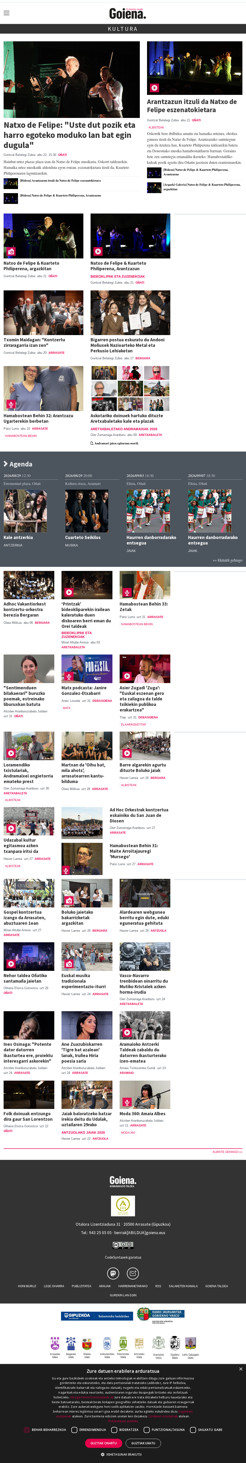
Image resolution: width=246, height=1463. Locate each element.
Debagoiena (102, 701)
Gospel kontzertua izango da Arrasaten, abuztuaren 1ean (25, 917)
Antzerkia (13, 545)
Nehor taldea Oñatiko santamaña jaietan (25, 978)
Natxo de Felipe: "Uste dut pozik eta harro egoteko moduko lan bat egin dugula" (69, 134)
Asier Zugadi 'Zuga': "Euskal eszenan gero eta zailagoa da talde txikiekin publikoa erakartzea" (142, 699)
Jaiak (131, 551)
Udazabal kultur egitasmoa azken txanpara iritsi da (21, 845)
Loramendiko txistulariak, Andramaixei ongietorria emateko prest (28, 773)
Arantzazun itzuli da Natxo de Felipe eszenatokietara (192, 105)
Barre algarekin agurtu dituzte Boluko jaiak (143, 767)
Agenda (20, 464)
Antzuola (158, 930)
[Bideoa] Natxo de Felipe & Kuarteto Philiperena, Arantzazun (60, 195)
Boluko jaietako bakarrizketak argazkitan (77, 917)
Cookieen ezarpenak (163, 1416)
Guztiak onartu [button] (104, 1443)
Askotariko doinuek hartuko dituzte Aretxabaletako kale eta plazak (127, 418)
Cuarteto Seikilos (83, 537)
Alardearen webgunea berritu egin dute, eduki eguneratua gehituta (144, 917)
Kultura (123, 28)
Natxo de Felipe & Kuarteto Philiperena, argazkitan (31, 265)
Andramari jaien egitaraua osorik (116, 443)
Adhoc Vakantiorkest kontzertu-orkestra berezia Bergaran (25, 609)
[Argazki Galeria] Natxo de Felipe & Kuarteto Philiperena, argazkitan (201, 186)
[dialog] (123, 1413)
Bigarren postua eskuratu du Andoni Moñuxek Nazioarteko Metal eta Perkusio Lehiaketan (128, 345)
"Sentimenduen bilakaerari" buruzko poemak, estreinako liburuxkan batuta (24, 696)
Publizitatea (81, 1286)
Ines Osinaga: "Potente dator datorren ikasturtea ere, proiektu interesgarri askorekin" (28, 1052)
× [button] (240, 1369)
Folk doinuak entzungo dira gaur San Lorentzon (28, 1116)
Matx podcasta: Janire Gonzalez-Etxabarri (84, 690)
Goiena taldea (216, 1286)
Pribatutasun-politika (123, 1421)
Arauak (105, 1286)
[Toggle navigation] (6, 13)
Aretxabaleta (150, 435)
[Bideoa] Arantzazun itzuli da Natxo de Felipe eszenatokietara (60, 180)
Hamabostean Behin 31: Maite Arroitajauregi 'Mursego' (134, 851)
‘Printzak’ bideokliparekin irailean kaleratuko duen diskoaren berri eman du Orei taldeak (86, 615)
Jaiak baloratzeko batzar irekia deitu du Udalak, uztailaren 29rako (87, 1119)
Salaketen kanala (183, 1286)
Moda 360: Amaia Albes (143, 1113)
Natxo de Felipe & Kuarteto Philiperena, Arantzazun (118, 265)
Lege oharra (54, 1286)
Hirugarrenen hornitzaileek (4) (91, 1397)
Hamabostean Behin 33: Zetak (144, 606)
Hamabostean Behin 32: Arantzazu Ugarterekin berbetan (38, 418)
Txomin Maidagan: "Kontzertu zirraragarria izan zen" (34, 342)
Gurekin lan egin (123, 1295)
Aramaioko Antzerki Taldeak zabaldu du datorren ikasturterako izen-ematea (143, 1052)
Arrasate (57, 353)
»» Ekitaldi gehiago (227, 560)
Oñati (62, 155)
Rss (158, 1286)
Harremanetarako (133, 1286)
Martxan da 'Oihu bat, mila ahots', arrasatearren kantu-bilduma (83, 773)
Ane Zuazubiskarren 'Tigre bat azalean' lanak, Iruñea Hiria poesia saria (82, 1052)
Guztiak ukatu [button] (143, 1443)
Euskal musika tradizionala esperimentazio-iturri (84, 981)
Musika (71, 545)
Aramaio (127, 1073)
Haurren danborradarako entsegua (151, 540)
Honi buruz (27, 1286)
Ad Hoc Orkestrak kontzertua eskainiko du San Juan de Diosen (139, 815)
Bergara (142, 358)
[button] (123, 1454)
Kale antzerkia (18, 537)
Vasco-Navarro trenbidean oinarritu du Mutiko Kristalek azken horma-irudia (144, 984)
